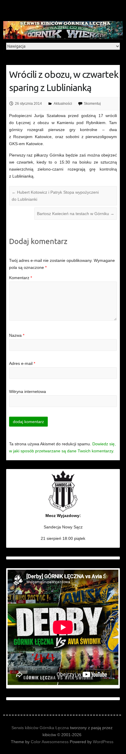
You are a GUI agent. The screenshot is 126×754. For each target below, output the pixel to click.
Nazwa (16, 335)
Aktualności (63, 104)
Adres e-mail (22, 363)
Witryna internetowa (27, 391)
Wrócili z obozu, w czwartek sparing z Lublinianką (63, 81)
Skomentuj (92, 104)
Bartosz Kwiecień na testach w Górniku (75, 213)
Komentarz (20, 277)
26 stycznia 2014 (28, 104)
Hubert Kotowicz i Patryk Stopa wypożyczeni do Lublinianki (55, 196)
